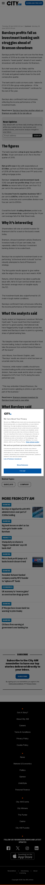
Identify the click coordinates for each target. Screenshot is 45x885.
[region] (22, 442)
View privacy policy (32, 442)
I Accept (23, 471)
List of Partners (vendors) (13, 459)
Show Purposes (22, 465)
